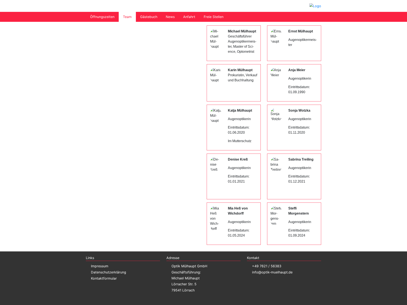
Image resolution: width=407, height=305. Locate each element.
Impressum (99, 266)
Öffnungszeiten (102, 17)
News (170, 17)
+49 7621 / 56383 (266, 266)
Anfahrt (189, 17)
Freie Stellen (213, 17)
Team (127, 17)
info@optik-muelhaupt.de (272, 272)
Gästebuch (148, 17)
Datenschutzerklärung (108, 272)
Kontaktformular (104, 278)
